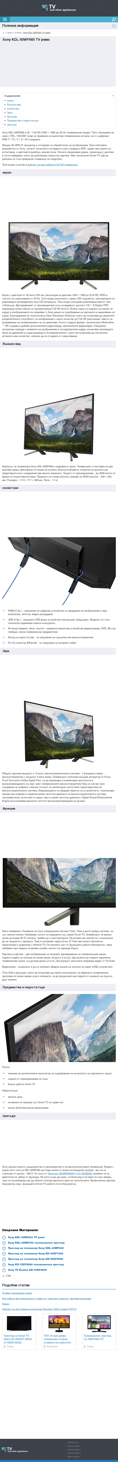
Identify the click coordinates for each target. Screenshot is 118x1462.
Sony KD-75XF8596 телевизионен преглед (36, 1265)
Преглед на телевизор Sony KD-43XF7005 (35, 1254)
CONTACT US (73, 1442)
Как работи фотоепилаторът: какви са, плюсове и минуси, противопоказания (46, 1299)
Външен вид (14, 105)
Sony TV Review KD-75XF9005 (27, 1270)
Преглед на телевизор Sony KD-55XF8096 (35, 1259)
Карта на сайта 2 (74, 1449)
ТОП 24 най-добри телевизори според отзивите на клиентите (57, 1339)
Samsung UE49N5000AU (61, 1174)
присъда (12, 125)
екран (10, 101)
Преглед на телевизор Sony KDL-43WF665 (36, 1248)
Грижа (5, 1304)
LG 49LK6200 (84, 1174)
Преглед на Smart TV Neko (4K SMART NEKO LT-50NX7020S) (18, 1339)
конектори (13, 109)
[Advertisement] (58, 62)
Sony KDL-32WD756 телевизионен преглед (36, 1243)
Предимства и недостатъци (22, 121)
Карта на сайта (73, 1446)
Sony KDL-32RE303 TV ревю (26, 1237)
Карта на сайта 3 (74, 1453)
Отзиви (10, 1346)
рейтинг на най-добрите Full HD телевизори (52, 165)
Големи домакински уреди (17, 1293)
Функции (12, 117)
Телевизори (52, 1346)
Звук (10, 113)
